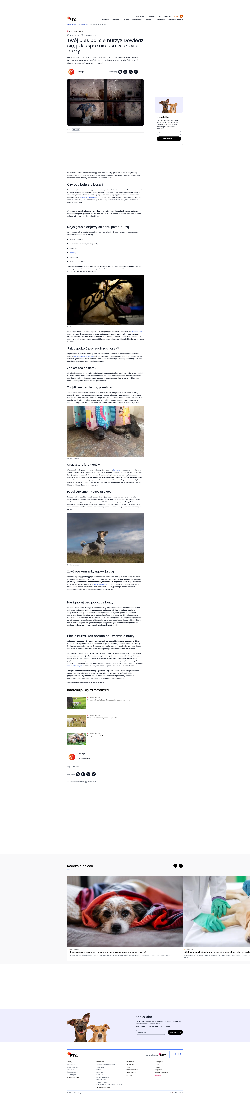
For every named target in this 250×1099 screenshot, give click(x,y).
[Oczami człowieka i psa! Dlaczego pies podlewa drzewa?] (105, 704)
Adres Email (163, 133)
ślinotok (72, 253)
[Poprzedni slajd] (175, 866)
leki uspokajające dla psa (83, 356)
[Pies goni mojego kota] (105, 740)
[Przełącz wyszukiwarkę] (181, 16)
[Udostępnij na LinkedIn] (125, 72)
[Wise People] (174, 1093)
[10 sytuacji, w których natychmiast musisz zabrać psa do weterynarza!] (125, 918)
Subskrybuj (167, 139)
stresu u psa (137, 331)
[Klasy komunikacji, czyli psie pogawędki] (105, 722)
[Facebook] (181, 1054)
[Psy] (72, 18)
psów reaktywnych (101, 584)
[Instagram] (175, 1054)
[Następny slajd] (181, 866)
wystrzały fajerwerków (88, 197)
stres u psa (76, 129)
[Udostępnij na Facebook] (120, 72)
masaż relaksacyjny (74, 666)
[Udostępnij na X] (131, 72)
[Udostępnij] (136, 72)
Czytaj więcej (83, 758)
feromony (117, 470)
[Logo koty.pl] (162, 1054)
